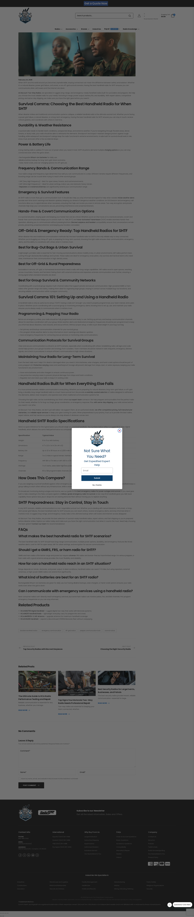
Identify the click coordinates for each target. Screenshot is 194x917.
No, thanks (97, 485)
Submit (97, 478)
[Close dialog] (119, 430)
